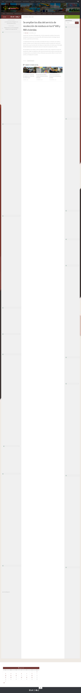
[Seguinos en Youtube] (17, 17)
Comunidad (25, 16)
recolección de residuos (30, 60)
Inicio (3, 1)
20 (21, 677)
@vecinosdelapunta (6, 592)
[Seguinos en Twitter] (13, 17)
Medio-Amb (31, 16)
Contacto (32, 1)
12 (16, 675)
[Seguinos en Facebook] (11, 17)
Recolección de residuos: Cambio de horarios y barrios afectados (42, 76)
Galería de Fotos (9, 1)
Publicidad (38, 1)
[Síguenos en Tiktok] (19, 17)
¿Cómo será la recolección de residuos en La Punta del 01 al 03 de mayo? (28, 76)
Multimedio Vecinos (17, 1)
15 (31, 675)
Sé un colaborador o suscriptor (59, 1)
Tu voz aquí (49, 1)
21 (26, 677)
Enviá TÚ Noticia (26, 1)
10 (5, 675)
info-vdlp (26, 33)
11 (10, 675)
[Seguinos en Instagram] (15, 17)
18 (10, 677)
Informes (43, 1)
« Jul (4, 682)
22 (31, 677)
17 (5, 677)
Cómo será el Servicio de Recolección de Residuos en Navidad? (55, 76)
